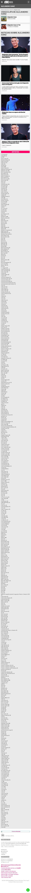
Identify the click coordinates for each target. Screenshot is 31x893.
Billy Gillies (3, 245)
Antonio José (4, 200)
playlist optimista (4, 662)
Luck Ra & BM (4, 524)
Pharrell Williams (4, 654)
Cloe (2, 315)
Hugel (2, 429)
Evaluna (3, 389)
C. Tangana (3, 267)
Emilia (2, 374)
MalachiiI (3, 534)
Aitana (2, 166)
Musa (2, 592)
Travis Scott (3, 793)
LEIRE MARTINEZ (4, 502)
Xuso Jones (3, 812)
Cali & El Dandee (4, 269)
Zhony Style (3, 824)
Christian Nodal (4, 312)
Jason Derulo (4, 445)
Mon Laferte (4, 584)
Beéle (2, 226)
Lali (1, 499)
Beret (2, 238)
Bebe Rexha (4, 220)
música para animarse (6, 598)
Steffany (3, 749)
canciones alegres (5, 277)
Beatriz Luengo (4, 218)
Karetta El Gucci (4, 479)
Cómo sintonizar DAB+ (6, 877)
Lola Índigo (3, 516)
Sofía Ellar (3, 743)
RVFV (2, 712)
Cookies (10, 882)
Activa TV (11, 9)
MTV (2, 591)
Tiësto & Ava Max (5, 780)
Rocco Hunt (3, 703)
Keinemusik (3, 486)
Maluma (2, 537)
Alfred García (4, 174)
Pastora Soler (4, 651)
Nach (2, 603)
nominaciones (4, 629)
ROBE (2, 699)
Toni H (2, 786)
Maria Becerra (4, 548)
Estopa (2, 385)
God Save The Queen (6, 414)
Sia (1, 736)
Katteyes (3, 483)
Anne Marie (3, 199)
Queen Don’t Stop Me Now (7, 673)
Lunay (2, 529)
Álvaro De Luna (4, 178)
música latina (4, 596)
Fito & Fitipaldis (4, 397)
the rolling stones (5, 770)
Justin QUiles (4, 476)
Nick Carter (3, 614)
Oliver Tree (3, 634)
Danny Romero (4, 338)
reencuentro (4, 681)
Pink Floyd (3, 658)
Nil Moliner (3, 620)
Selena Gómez (4, 724)
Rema (2, 687)
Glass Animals (4, 412)
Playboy (3, 661)
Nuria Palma (3, 631)
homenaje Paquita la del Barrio (8, 427)
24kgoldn (3, 156)
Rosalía (2, 707)
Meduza (3, 564)
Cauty (2, 297)
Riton (2, 696)
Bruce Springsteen (5, 262)
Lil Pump (3, 513)
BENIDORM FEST (5, 232)
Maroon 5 (3, 555)
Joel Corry (3, 459)
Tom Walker (3, 784)
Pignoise (3, 655)
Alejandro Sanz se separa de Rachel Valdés (13, 112)
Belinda (2, 228)
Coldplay (3, 319)
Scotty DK (3, 722)
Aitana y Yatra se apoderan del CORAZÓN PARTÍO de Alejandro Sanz (15, 142)
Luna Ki (2, 528)
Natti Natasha (4, 608)
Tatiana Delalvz (4, 758)
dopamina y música (5, 358)
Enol (2, 378)
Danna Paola (4, 336)
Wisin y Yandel (4, 809)
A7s (2, 157)
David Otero (4, 344)
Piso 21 (2, 660)
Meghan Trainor (4, 565)
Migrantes (3, 575)
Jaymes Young (4, 448)
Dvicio (2, 363)
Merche (3, 571)
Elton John (3, 373)
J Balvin (2, 437)
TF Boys (3, 763)
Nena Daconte (4, 611)
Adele (2, 164)
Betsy (2, 239)
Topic (2, 790)
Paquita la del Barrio (5, 650)
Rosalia (2, 708)
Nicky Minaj (3, 619)
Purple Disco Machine (6, 672)
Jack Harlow (4, 440)
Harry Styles (3, 424)
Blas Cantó (3, 253)
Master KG (3, 560)
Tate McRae (4, 757)
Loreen (2, 518)
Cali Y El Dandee (4, 270)
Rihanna (3, 695)
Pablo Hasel (3, 647)
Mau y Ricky (3, 561)
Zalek (2, 820)
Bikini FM (24, 843)
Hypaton (3, 431)
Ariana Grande (4, 204)
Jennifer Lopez (4, 454)
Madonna (3, 532)
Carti (2, 294)
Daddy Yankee (4, 325)
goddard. (3, 416)
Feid (2, 396)
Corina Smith (4, 321)
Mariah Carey (4, 551)
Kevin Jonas (3, 487)
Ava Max (3, 209)
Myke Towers (4, 600)
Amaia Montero (4, 184)
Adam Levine (4, 161)
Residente (3, 688)
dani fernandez (4, 329)
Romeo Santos (4, 705)
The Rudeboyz (4, 771)
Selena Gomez (4, 726)
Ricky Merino (4, 692)
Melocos (3, 568)
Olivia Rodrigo (4, 635)
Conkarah (3, 320)
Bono (2, 257)
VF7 (2, 801)
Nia (2, 612)
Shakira (2, 734)
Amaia (2, 182)
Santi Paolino (4, 719)
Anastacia (3, 188)
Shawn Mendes (4, 735)
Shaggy (3, 732)
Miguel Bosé (4, 576)
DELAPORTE (4, 347)
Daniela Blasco (4, 335)
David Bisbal (3, 340)
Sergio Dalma (4, 727)
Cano (2, 285)
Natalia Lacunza (4, 606)
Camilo (2, 276)
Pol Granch (3, 664)
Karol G (2, 481)
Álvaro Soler (3, 180)
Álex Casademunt (5, 172)
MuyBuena (13, 843)
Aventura (3, 211)
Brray (2, 261)
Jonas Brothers (4, 464)
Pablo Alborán (4, 645)
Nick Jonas (3, 615)
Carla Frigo (3, 288)
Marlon (2, 553)
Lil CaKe (3, 510)
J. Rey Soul (3, 439)
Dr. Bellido (3, 359)
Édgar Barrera (4, 366)
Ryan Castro (4, 713)
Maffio (2, 533)
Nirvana (2, 624)
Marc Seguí (3, 545)
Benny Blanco (4, 235)
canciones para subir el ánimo (7, 284)
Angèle (2, 195)
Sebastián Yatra (4, 723)
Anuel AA (3, 201)
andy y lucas (4, 192)
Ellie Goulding (4, 371)
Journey (3, 467)
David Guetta (4, 343)
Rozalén (3, 709)
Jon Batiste (3, 462)
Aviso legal (26, 880)
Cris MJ (2, 323)
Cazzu (2, 298)
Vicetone (3, 804)
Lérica (2, 508)
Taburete (3, 753)
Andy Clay (3, 189)
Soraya (2, 746)
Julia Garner (3, 471)
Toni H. (2, 788)
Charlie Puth (3, 307)
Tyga (2, 797)
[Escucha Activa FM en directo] (28, 2)
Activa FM (7, 843)
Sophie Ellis (3, 745)
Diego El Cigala (4, 352)
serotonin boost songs (6, 730)
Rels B (2, 685)
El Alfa (2, 367)
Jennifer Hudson (4, 452)
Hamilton (3, 420)
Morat (2, 590)
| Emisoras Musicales (15, 880)
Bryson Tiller (4, 265)
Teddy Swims (4, 762)
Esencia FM (18, 843)
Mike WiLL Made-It (5, 580)
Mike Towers (4, 579)
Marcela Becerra (5, 547)
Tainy (2, 754)
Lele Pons (3, 505)
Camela (2, 273)
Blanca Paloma (4, 251)
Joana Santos (4, 458)
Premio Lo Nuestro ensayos (7, 666)
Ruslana (3, 711)
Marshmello (3, 556)
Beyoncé (3, 242)
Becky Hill (3, 223)
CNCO (2, 316)
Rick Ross (3, 689)
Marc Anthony (4, 544)
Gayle (2, 408)
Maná (2, 539)
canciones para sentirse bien (7, 282)
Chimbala (3, 311)
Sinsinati (3, 738)
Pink (2, 657)
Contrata (6, 869)
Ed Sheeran (3, 365)
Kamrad (2, 478)
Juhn (2, 470)
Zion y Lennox (4, 825)
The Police (3, 769)
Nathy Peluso (4, 607)
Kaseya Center (4, 482)
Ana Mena (3, 187)
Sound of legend (5, 747)
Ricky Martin (3, 691)
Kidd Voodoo (4, 490)
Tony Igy (3, 789)
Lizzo (2, 514)
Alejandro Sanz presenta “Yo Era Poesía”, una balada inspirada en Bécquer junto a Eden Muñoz (15, 56)
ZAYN (2, 823)
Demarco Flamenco (5, 348)
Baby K (2, 215)
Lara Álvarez (4, 501)
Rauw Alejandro (4, 680)
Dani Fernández (4, 331)
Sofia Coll (3, 742)
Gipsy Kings (3, 410)
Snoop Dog (3, 740)
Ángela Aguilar (4, 193)
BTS (2, 266)
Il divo (2, 433)
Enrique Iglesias (4, 379)
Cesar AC (3, 303)
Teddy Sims (3, 761)
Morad (2, 588)
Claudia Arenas (4, 313)
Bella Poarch (4, 231)
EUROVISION (4, 387)
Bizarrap (3, 246)
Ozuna (2, 643)
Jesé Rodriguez (4, 455)
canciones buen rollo (5, 278)
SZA (2, 751)
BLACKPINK (3, 250)
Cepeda (3, 301)
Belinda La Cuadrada (5, 230)
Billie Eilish (3, 243)
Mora (2, 587)
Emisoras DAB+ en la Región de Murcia (9, 874)
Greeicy (3, 417)
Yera (2, 816)
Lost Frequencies (5, 521)
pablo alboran (4, 646)
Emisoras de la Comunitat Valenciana (9, 872)
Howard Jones (4, 428)
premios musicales (5, 669)
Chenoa (3, 309)
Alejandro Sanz (4, 170)
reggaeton (3, 682)
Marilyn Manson (4, 552)
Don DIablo (3, 356)
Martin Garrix (4, 559)
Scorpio (3, 720)
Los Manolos (4, 520)
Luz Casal (3, 530)
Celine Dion (3, 300)
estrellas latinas (4, 386)
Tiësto (2, 778)
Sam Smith (3, 718)
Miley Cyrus (3, 582)
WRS (2, 811)
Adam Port (3, 162)
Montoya (3, 586)
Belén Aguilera (4, 227)
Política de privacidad (18, 882)
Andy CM (3, 191)
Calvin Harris (4, 271)
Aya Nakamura (4, 214)
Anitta (2, 197)
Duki (2, 362)
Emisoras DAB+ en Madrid (7, 875)
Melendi (3, 567)
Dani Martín (3, 334)
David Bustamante (5, 342)
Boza (2, 258)
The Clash (3, 766)
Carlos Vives (4, 290)
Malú (2, 536)
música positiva (4, 599)
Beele (2, 224)
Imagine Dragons (5, 435)
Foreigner (3, 401)
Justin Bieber (4, 475)
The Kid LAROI (4, 767)
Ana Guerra (3, 185)
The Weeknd (4, 776)
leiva (2, 503)
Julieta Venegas (4, 474)
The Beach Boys (5, 765)
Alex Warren (3, 173)
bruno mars (3, 263)
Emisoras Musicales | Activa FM (10, 2)
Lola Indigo (3, 517)
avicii (2, 212)
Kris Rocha (3, 493)
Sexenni (3, 731)
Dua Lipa (3, 361)
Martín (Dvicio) (4, 557)
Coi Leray (3, 317)
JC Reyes (3, 451)
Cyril (2, 324)
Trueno (2, 796)
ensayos (3, 381)
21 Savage (3, 154)
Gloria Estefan (4, 413)
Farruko (3, 393)
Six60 (2, 739)
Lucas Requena (4, 522)
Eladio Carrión (4, 370)
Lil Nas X (3, 512)
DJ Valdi (3, 354)
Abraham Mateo (4, 160)
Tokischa (3, 782)
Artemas (3, 205)
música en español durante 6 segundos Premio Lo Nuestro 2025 (15, 594)
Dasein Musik (4, 339)
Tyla (2, 798)
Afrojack (3, 165)
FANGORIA (3, 392)
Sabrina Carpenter (5, 715)
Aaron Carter (4, 158)
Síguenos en (7, 859)
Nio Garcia (3, 623)
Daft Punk (3, 327)
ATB (2, 207)
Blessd (2, 254)
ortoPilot (3, 642)
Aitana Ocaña (4, 168)
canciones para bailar (6, 281)
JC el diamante (4, 450)
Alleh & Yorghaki (4, 176)
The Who (3, 777)
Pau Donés (3, 653)
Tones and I (3, 785)
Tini (2, 781)
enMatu (2, 377)
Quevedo (3, 674)
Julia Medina (4, 472)
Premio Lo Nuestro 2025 (6, 665)
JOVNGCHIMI (4, 468)
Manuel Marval (4, 541)
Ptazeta (3, 670)
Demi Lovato (4, 350)
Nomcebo (3, 627)
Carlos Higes (4, 289)
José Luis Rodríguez (5, 466)
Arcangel (3, 203)
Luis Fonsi (3, 525)
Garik (2, 406)
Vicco (2, 802)
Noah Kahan (3, 626)
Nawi (2, 610)
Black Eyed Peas (5, 247)
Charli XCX (3, 305)
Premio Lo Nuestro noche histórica (8, 668)
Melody (2, 570)
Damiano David (4, 328)
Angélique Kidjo (4, 196)
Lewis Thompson (5, 509)
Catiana (2, 296)
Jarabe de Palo (4, 444)
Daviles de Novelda (5, 346)
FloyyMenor (3, 400)
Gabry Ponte (4, 402)
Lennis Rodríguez (5, 506)
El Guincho (3, 369)
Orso (2, 641)
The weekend (4, 774)
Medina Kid (3, 563)
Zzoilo (2, 827)
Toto (2, 792)
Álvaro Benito (4, 177)
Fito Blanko (3, 398)
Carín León (3, 286)
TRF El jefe (3, 794)
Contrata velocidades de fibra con (11, 868)
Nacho (2, 604)
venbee (3, 800)
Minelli (2, 583)
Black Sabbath (4, 249)
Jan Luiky (3, 443)
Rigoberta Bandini (5, 693)
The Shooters (4, 773)
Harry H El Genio (4, 423)
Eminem (2, 375)
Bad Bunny (3, 216)
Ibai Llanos (3, 432)
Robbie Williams (4, 697)
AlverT (2, 181)
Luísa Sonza (3, 526)
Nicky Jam (3, 618)
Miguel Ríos (3, 578)
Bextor (2, 240)
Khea (2, 489)
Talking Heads (4, 755)
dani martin (3, 332)
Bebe (2, 219)
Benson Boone (4, 236)
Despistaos (3, 351)
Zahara (2, 819)
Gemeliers (3, 409)
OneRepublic (4, 638)
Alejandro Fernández (5, 169)
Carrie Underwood (5, 293)
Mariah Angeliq (4, 549)
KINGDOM (3, 491)
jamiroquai (3, 441)
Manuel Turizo (4, 543)
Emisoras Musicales (5, 9)
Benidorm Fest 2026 (5, 234)
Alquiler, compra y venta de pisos (8, 871)
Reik (2, 684)
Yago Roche (4, 813)
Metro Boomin (4, 572)
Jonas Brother (4, 463)
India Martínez (4, 436)
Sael (2, 716)
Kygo (2, 495)
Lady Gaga (3, 498)
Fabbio (2, 390)
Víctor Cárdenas (4, 807)
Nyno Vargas (4, 633)
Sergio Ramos (4, 728)
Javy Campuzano (5, 447)
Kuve (2, 494)
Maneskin (3, 540)
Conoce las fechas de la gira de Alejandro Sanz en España (15, 83)
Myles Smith (3, 602)
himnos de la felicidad (6, 425)
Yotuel (2, 817)
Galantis (3, 405)
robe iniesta (3, 700)
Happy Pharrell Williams (6, 421)
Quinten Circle (4, 676)
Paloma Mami (4, 649)
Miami (2, 574)
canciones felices (5, 280)
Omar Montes (4, 637)
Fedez (2, 394)
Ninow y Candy (4, 622)
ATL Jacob (3, 208)
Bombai (2, 255)
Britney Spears (4, 259)
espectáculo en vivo (5, 382)
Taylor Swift (3, 759)
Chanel (2, 304)
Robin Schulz (4, 701)
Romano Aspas (4, 704)
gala (2, 404)
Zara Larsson (4, 821)
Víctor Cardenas (4, 805)
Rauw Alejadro (4, 678)
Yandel (2, 815)
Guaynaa (3, 418)
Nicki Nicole (3, 616)
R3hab (2, 677)
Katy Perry (3, 485)
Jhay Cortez (4, 456)
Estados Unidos (4, 383)
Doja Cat (3, 355)
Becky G (3, 222)
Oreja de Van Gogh (5, 639)
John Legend (4, 460)
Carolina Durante (5, 292)
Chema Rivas (4, 308)
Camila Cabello (4, 274)
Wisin (2, 808)
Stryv (2, 750)
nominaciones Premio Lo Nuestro (8, 630)
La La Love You (4, 497)
